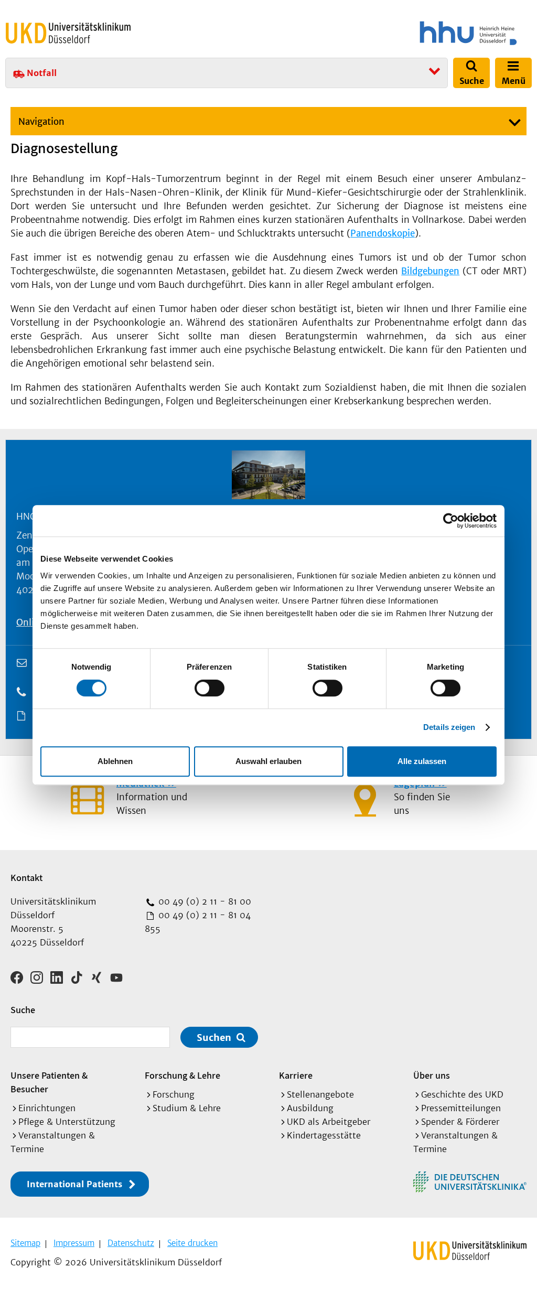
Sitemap (25, 1243)
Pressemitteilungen (461, 1108)
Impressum (73, 1243)
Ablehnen (115, 761)
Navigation (41, 121)
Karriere (296, 1075)
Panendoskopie (382, 233)
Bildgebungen (430, 271)
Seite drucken (192, 1243)
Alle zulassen (422, 761)
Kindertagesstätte (324, 1135)
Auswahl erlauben (268, 761)
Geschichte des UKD (462, 1094)
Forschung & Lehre (182, 1075)
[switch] (209, 688)
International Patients (74, 1184)
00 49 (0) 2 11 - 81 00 (203, 901)
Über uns (431, 1075)
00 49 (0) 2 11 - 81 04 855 (198, 922)
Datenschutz (131, 1243)
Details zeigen (449, 727)
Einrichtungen (47, 1108)
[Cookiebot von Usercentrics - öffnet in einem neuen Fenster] (451, 521)
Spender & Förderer (460, 1121)
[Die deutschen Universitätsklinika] (470, 1181)
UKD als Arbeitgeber (328, 1121)
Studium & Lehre (187, 1108)
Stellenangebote (320, 1094)
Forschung (174, 1094)
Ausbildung (310, 1108)
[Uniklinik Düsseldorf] (68, 33)
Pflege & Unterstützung (66, 1121)
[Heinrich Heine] (402, 33)
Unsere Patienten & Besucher (49, 1082)
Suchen (214, 1037)
